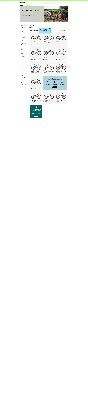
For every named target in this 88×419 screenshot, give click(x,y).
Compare (39, 47)
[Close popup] (49, 28)
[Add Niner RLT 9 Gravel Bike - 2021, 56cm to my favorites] (65, 47)
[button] (60, 2)
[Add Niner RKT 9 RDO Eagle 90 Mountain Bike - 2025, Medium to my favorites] (53, 33)
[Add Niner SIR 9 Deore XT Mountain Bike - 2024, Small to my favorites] (65, 91)
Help (59, 0)
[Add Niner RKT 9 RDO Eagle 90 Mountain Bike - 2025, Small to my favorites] (53, 62)
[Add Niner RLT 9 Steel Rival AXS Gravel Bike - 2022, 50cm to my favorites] (65, 33)
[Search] (58, 3)
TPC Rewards (57, 0)
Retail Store (65, 0)
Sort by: (60, 30)
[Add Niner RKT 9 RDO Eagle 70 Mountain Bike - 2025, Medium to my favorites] (53, 47)
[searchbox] (49, 3)
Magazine (63, 0)
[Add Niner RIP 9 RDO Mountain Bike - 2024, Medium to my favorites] (41, 47)
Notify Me (36, 116)
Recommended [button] (63, 30)
